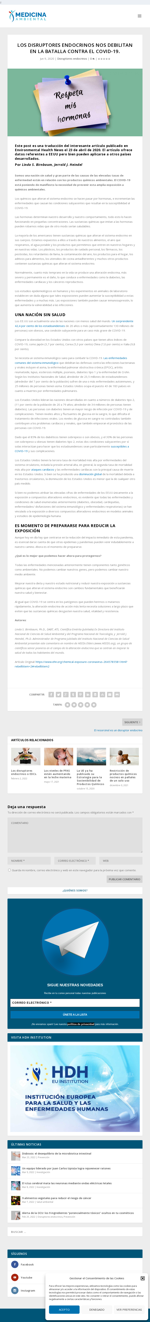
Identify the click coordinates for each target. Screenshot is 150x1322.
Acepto (64, 1309)
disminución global (90, 474)
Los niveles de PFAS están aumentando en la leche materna (58, 774)
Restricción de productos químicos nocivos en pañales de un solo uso (123, 775)
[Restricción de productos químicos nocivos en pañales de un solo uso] (124, 756)
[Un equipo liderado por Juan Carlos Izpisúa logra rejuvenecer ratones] (15, 1170)
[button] (143, 1278)
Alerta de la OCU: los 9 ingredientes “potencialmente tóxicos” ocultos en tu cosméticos (78, 1213)
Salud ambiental (45, 1201)
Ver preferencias (129, 1309)
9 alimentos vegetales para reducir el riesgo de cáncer (56, 1198)
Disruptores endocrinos (72, 58)
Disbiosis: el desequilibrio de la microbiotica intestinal (56, 1153)
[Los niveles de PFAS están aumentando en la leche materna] (58, 756)
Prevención (43, 1157)
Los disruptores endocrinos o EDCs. (24, 772)
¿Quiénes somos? (75, 890)
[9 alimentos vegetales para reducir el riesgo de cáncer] (15, 1200)
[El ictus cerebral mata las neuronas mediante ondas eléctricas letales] (15, 1185)
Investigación (43, 1172)
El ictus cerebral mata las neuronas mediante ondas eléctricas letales (67, 1183)
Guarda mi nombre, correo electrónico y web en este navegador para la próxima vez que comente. (74, 870)
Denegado (96, 1309)
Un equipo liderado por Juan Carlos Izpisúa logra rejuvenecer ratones (66, 1168)
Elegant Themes (32, 1313)
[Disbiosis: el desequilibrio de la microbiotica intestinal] (15, 1156)
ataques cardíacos (42, 469)
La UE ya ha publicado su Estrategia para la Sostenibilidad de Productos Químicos (90, 777)
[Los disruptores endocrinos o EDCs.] (25, 756)
